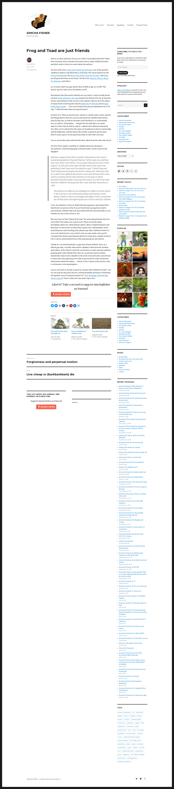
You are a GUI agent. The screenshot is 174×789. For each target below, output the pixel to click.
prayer (135, 747)
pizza (133, 744)
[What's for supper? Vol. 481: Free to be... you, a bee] (124, 269)
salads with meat (127, 751)
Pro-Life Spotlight (125, 131)
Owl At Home (94, 76)
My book (110, 25)
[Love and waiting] (124, 300)
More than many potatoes (127, 195)
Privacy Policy (141, 25)
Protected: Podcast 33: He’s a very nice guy (133, 586)
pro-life (141, 747)
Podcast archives (124, 370)
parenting (121, 744)
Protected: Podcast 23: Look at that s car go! (133, 638)
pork (129, 747)
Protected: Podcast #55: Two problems (131, 462)
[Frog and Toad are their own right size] (60, 323)
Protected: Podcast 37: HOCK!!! (129, 567)
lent (129, 730)
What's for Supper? (125, 141)
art (133, 712)
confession (129, 723)
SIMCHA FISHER (38, 33)
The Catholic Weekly (125, 135)
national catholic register (132, 737)
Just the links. (123, 357)
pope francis (122, 747)
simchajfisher (31, 64)
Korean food (122, 730)
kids (137, 726)
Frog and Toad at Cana (100, 331)
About (121, 367)
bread (120, 719)
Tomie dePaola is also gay (67, 98)
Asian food (139, 712)
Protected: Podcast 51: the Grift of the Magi (133, 482)
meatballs (121, 733)
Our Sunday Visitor (125, 125)
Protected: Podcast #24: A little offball (131, 633)
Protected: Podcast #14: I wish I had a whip (132, 695)
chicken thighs (136, 719)
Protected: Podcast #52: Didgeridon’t (131, 477)
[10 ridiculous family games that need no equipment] (124, 239)
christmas (121, 723)
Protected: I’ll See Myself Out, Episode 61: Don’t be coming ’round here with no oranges (132, 428)
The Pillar (122, 137)
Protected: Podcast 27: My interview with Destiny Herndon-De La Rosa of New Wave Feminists (133, 612)
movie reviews (131, 733)
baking (133, 716)
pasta (128, 744)
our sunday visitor (135, 740)
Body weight (123, 205)
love (134, 730)
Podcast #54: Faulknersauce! (128, 467)
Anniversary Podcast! (126, 541)
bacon (126, 716)
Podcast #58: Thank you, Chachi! (129, 447)
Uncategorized (32, 70)
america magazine (124, 712)
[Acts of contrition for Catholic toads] (81, 323)
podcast (121, 129)
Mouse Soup (84, 76)
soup (119, 754)
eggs (137, 723)
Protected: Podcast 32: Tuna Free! (130, 591)
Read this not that (124, 133)
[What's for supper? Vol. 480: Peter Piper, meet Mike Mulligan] (140, 300)
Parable (121, 127)
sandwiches (139, 751)
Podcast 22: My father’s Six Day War (130, 643)
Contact (130, 25)
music (120, 737)
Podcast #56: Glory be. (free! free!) (130, 457)
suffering (126, 754)
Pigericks (93, 78)
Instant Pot (121, 726)
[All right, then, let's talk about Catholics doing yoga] (140, 254)
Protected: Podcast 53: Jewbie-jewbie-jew (132, 472)
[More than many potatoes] (140, 284)
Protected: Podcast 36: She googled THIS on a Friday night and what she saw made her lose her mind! (132, 574)
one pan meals (123, 740)
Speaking (120, 25)
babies (120, 716)
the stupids (121, 758)
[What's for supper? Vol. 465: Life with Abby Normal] (140, 269)
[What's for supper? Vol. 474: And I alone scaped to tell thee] (124, 284)
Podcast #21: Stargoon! (126, 648)
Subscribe (122, 73)
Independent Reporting (127, 122)
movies (140, 733)
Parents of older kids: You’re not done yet (132, 188)
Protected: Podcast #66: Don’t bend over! (132, 393)
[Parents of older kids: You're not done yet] (124, 254)
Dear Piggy (122, 186)
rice (119, 751)
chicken (126, 719)
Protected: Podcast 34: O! (127, 581)
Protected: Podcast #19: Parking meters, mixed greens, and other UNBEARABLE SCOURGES (132, 662)
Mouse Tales (74, 76)
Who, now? (99, 25)
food (142, 723)
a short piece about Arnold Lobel (79, 70)
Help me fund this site (124, 90)
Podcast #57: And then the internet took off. (133, 452)
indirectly (85, 104)
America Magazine (125, 120)
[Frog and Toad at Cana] (101, 323)
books (59, 76)
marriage (141, 730)
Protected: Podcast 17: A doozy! (129, 676)
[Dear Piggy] (140, 239)
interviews (130, 726)
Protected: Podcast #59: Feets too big (131, 442)
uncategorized (132, 758)
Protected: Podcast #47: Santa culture (131, 508)
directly (94, 104)
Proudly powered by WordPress (49, 779)
